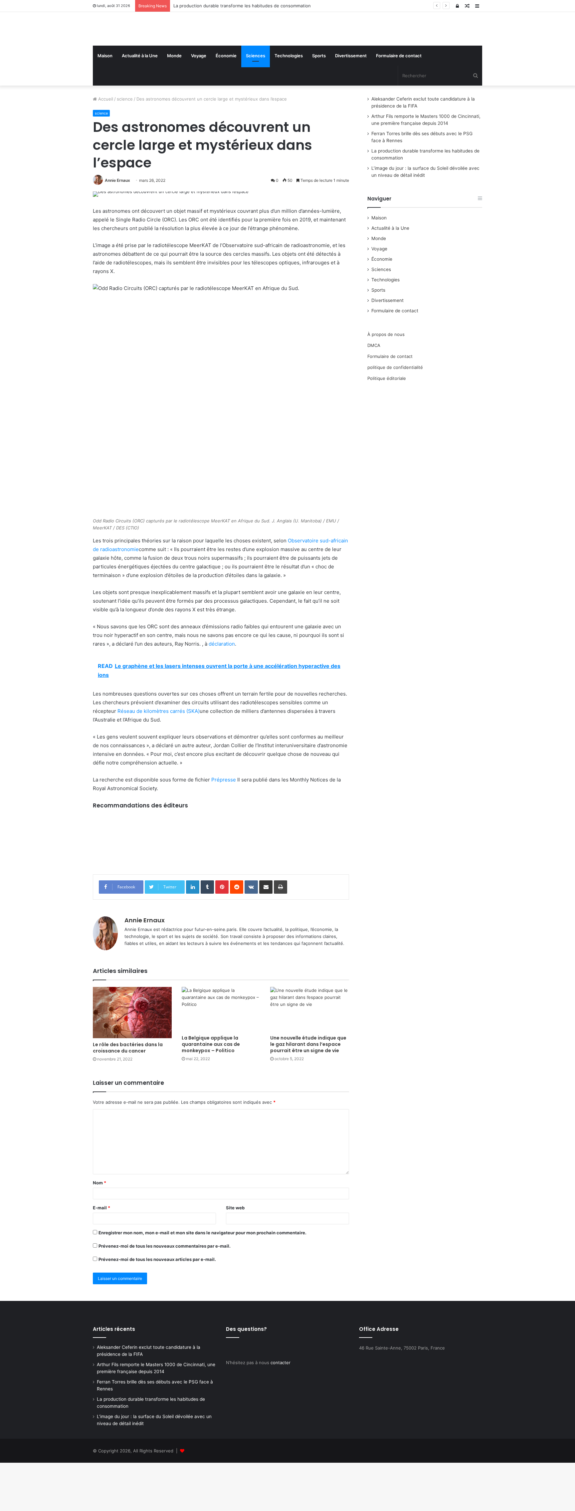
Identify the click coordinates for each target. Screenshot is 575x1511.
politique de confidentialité (395, 415)
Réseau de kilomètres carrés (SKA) (158, 759)
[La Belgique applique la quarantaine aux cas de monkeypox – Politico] (221, 1057)
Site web (235, 1256)
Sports (319, 104)
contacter (280, 1410)
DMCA (373, 393)
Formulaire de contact (399, 104)
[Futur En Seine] (154, 53)
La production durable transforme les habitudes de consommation (242, 5)
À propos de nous (386, 382)
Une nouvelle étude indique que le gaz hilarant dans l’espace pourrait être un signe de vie (308, 1092)
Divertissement (351, 104)
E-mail (101, 1256)
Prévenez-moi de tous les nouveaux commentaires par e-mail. (164, 1294)
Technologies (289, 104)
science (125, 147)
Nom (99, 1231)
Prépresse (223, 828)
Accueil (105, 147)
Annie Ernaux (117, 228)
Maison (104, 104)
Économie (226, 104)
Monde (174, 104)
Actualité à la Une (140, 104)
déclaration (222, 692)
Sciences (255, 104)
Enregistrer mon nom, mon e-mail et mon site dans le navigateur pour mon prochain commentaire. (202, 1281)
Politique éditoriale (386, 426)
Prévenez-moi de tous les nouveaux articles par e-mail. (157, 1307)
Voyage (198, 104)
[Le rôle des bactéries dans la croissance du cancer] (132, 1060)
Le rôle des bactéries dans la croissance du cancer (128, 1095)
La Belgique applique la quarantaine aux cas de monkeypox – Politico (211, 1092)
